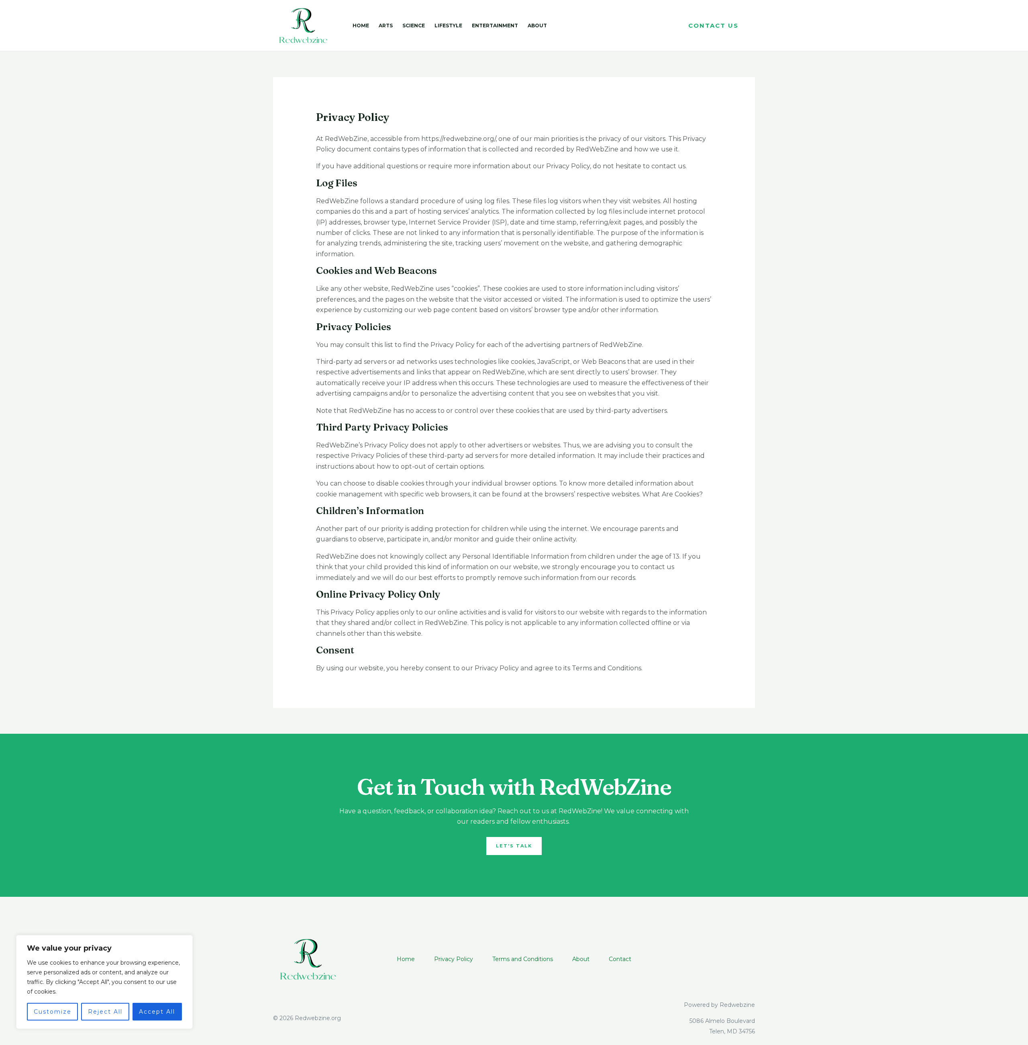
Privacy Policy (453, 959)
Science (413, 25)
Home (361, 25)
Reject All (105, 1011)
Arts (386, 25)
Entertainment (495, 25)
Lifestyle (448, 25)
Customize (52, 1011)
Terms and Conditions (522, 959)
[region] (104, 982)
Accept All (157, 1011)
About (537, 25)
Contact (620, 959)
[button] (713, 25)
